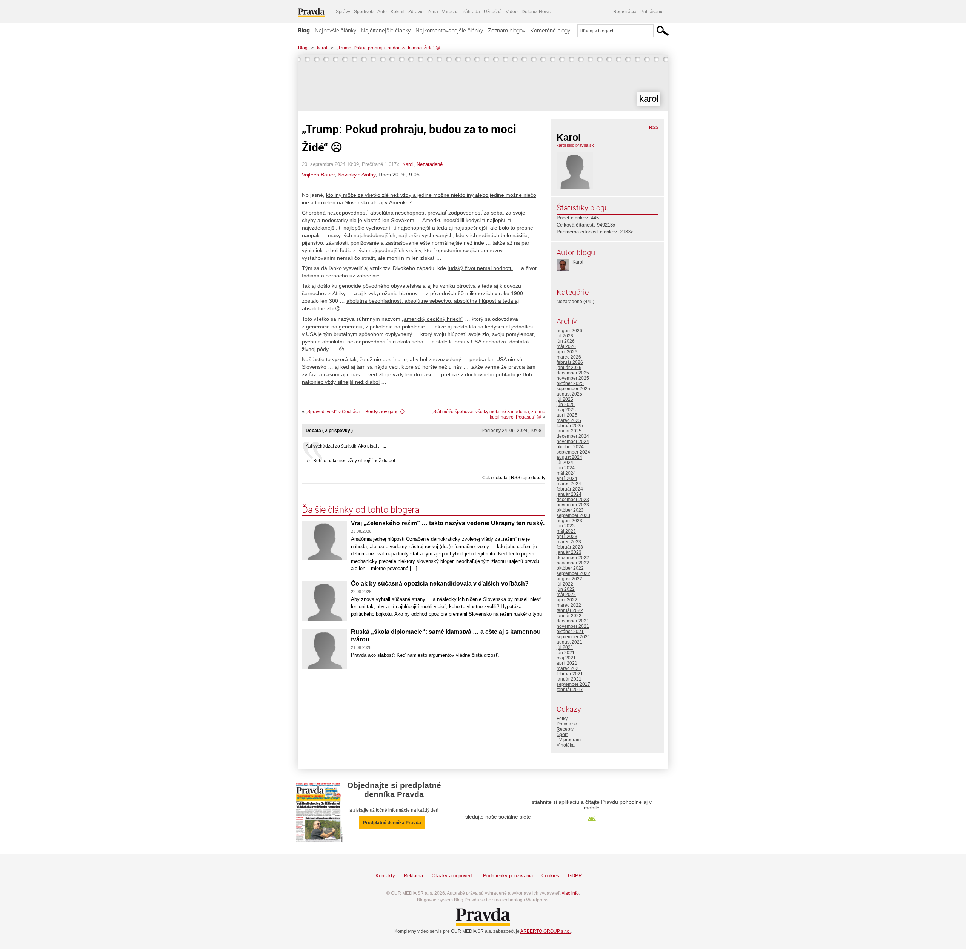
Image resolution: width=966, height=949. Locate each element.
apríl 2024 (567, 478)
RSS (653, 127)
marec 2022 (569, 605)
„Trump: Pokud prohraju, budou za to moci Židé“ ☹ (388, 48)
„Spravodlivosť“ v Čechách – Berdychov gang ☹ (355, 411)
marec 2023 (569, 541)
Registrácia (625, 11)
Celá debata (495, 477)
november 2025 (573, 378)
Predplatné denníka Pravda (392, 822)
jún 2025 (566, 404)
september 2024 (573, 452)
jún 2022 (566, 589)
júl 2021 (565, 647)
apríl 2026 (567, 351)
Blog (304, 30)
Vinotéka (566, 745)
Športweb (364, 11)
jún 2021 (566, 652)
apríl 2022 (567, 600)
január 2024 (569, 494)
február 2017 (570, 689)
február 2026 (570, 362)
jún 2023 (566, 526)
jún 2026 (566, 341)
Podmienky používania (508, 875)
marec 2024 (569, 483)
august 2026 (569, 330)
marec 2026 (569, 357)
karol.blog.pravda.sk (575, 145)
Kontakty (385, 875)
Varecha (450, 11)
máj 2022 (566, 594)
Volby (369, 175)
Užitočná (493, 11)
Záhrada (471, 11)
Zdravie (416, 11)
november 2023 (573, 504)
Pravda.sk (567, 724)
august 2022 (569, 578)
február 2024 (570, 489)
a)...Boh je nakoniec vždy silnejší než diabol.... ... (355, 460)
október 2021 (570, 631)
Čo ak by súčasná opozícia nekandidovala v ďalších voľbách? (440, 583)
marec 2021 (569, 668)
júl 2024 (565, 462)
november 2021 (573, 626)
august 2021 (569, 642)
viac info (570, 893)
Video (512, 11)
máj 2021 (566, 658)
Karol (408, 164)
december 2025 (573, 373)
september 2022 (573, 573)
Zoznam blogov (506, 30)
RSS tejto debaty (528, 477)
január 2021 (569, 679)
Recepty (565, 729)
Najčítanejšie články (386, 30)
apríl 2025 (567, 415)
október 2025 (570, 383)
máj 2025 (566, 409)
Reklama (413, 875)
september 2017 (573, 684)
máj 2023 (566, 531)
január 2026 (569, 367)
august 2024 (569, 457)
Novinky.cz (350, 175)
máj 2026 (566, 346)
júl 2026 (565, 336)
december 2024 (573, 436)
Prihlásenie (652, 11)
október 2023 (570, 510)
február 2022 (570, 610)
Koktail (398, 11)
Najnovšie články (335, 30)
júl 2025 (565, 399)
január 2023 (569, 552)
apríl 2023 (567, 536)
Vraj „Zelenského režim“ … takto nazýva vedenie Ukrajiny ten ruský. (448, 523)
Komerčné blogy (550, 30)
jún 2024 (566, 468)
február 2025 (570, 425)
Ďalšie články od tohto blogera (361, 509)
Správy (343, 11)
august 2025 (569, 394)
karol (322, 48)
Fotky (562, 718)
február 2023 (570, 547)
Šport (562, 734)
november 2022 (573, 563)
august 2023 (569, 520)
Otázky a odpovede (453, 875)
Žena (433, 11)
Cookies (550, 875)
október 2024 (570, 446)
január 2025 (569, 431)
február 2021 (570, 673)
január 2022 (569, 615)
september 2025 (573, 388)
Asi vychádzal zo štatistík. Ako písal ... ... (346, 446)
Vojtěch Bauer (318, 175)
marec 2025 (569, 420)
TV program (569, 739)
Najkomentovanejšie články (449, 30)
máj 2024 (566, 473)
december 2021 (573, 621)
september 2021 (573, 636)
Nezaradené (430, 164)
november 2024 (573, 441)
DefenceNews (536, 11)
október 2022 (570, 568)
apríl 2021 (567, 663)
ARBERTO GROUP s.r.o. (545, 931)
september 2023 (573, 515)
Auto (382, 11)
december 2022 (573, 557)
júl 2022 (565, 584)
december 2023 (573, 499)
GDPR (575, 875)
